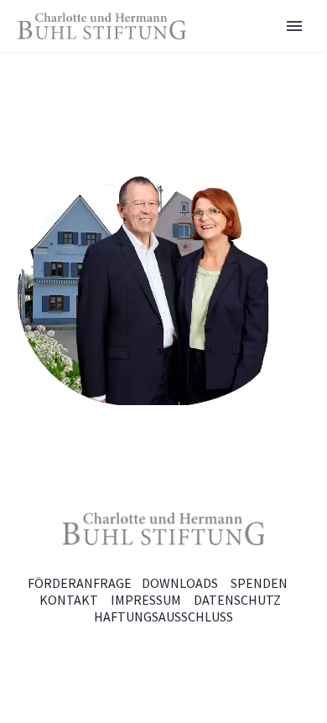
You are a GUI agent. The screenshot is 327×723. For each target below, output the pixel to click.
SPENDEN (259, 583)
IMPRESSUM (146, 599)
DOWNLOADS (180, 583)
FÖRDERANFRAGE (80, 583)
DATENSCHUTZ (237, 599)
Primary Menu (294, 26)
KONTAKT (68, 599)
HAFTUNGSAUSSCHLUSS (163, 616)
